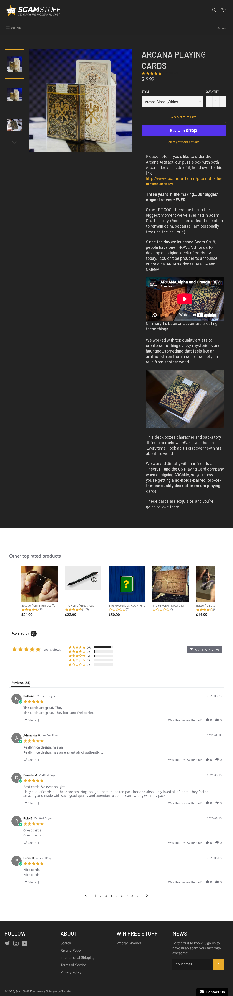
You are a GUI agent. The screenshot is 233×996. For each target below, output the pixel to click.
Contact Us (214, 992)
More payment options (183, 142)
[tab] (20, 684)
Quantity (212, 91)
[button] (204, 649)
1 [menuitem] (95, 896)
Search (66, 943)
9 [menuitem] (137, 896)
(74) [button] (89, 647)
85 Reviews (170, 73)
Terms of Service (73, 965)
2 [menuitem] (101, 896)
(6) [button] (88, 655)
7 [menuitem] (127, 896)
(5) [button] (88, 651)
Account (222, 28)
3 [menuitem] (106, 896)
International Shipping (77, 957)
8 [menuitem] (132, 896)
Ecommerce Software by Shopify (50, 991)
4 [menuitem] (111, 896)
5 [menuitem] (116, 896)
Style (145, 91)
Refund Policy (71, 950)
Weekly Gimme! (128, 943)
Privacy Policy (71, 972)
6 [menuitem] (122, 896)
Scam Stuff (22, 991)
